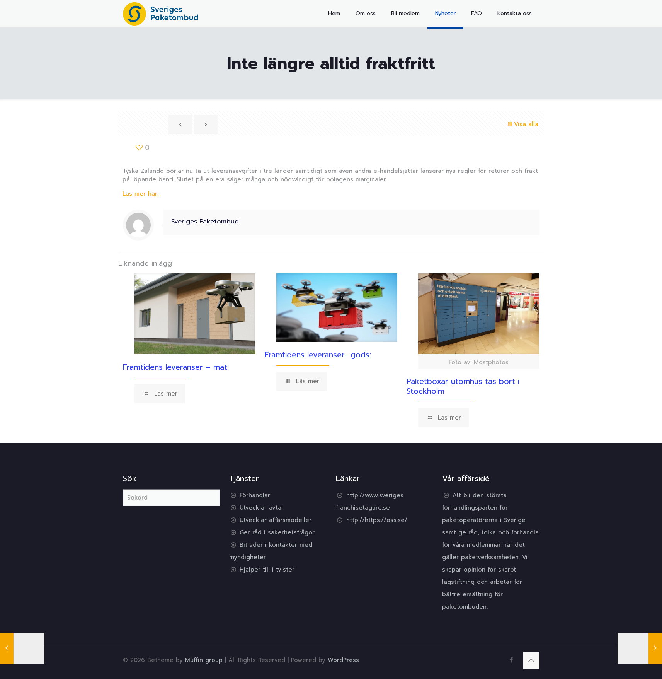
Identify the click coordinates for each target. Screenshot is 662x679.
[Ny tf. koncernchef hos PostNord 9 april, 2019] (22, 648)
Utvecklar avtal (261, 507)
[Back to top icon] (531, 660)
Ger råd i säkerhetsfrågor (277, 532)
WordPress (343, 660)
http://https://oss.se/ (376, 520)
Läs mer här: (140, 193)
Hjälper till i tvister (267, 569)
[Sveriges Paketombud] (160, 13)
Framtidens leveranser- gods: (318, 354)
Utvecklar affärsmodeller (275, 520)
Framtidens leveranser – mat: (176, 367)
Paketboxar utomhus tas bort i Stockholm (463, 386)
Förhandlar (255, 495)
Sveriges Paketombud (205, 221)
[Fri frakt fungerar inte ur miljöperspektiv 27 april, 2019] (640, 648)
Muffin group (204, 660)
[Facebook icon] (511, 660)
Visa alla (526, 124)
